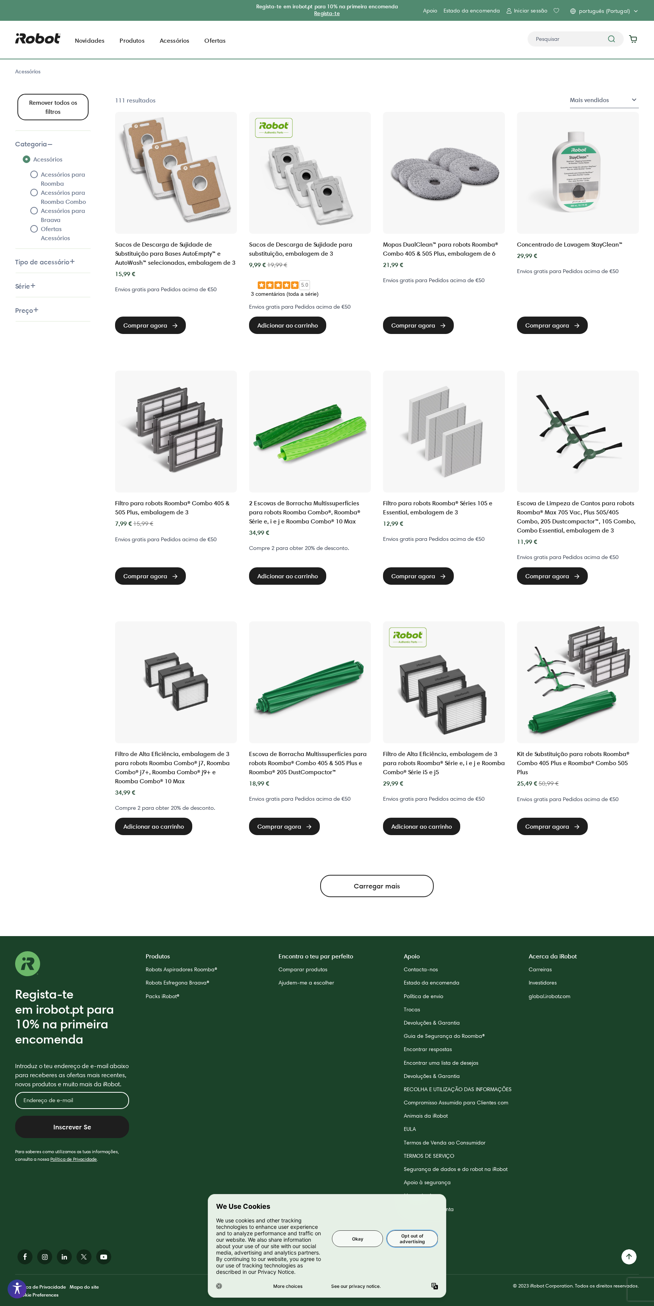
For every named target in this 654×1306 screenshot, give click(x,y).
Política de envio (423, 996)
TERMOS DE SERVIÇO (429, 1155)
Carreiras (540, 969)
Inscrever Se (72, 1127)
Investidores (543, 982)
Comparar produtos (303, 969)
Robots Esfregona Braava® (177, 982)
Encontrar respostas (428, 1049)
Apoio (430, 10)
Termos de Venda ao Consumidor (445, 1142)
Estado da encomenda (472, 10)
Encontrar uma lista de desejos (441, 1062)
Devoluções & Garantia (432, 1022)
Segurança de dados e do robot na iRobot (456, 1169)
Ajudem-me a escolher (306, 982)
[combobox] (576, 39)
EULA (410, 1129)
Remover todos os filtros (53, 107)
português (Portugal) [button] (604, 11)
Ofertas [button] (215, 40)
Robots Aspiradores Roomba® (181, 969)
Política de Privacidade (73, 1159)
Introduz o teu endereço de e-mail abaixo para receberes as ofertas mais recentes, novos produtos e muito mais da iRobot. (72, 1075)
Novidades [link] (89, 40)
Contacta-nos (421, 969)
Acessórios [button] (175, 40)
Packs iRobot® (162, 996)
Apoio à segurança (427, 1182)
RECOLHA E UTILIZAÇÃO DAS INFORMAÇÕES (458, 1089)
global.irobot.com (549, 996)
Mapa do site (84, 1287)
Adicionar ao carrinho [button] (287, 325)
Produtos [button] (132, 40)
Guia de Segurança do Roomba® (444, 1036)
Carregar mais (377, 886)
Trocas (412, 1009)
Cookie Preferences (37, 1295)
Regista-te (326, 13)
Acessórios (27, 71)
